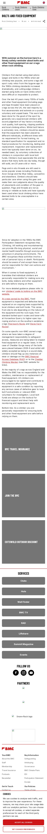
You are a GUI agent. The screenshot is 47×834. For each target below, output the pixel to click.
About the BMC (8, 759)
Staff (4, 763)
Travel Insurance (9, 770)
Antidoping (28, 763)
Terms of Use (30, 790)
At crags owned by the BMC (15, 299)
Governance (29, 766)
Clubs (23, 581)
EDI (25, 774)
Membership (7, 766)
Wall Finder (23, 602)
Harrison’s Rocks (17, 324)
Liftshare (23, 633)
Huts (23, 591)
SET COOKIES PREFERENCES (23, 829)
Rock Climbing (5, 8)
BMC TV (23, 612)
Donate (27, 782)
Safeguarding (30, 759)
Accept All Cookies (23, 822)
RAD (23, 623)
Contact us (6, 790)
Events (23, 654)
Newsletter (6, 778)
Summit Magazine (23, 644)
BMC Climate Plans (32, 770)
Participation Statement (33, 778)
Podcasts (6, 774)
